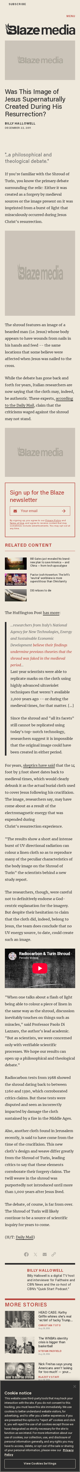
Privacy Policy (53, 521)
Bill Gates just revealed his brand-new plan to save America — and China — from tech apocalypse (50, 562)
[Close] (75, 1386)
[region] (40, 1426)
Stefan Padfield (50, 1351)
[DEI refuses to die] (16, 594)
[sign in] (3, 4)
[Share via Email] (44, 1254)
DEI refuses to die (40, 590)
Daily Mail (24, 1237)
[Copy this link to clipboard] (53, 1254)
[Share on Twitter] (35, 1254)
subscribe (17, 4)
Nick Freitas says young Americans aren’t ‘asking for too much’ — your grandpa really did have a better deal (55, 1368)
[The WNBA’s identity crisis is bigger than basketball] (20, 1344)
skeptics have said (39, 765)
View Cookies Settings (40, 1463)
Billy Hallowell (20, 123)
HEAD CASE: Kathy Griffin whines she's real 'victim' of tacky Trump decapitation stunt (54, 1316)
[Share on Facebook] (26, 1254)
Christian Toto (49, 1326)
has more (51, 612)
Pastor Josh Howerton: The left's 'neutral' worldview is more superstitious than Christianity (50, 578)
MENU (70, 16)
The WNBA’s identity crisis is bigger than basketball (53, 1342)
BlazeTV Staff (48, 1377)
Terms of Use (17, 523)
